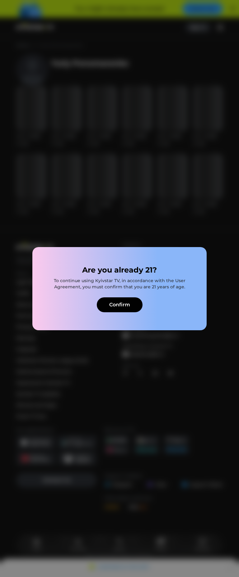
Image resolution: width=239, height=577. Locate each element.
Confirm (119, 305)
